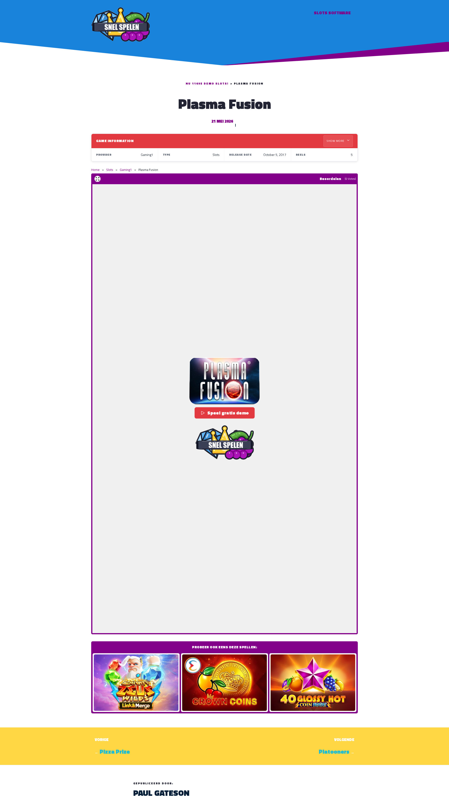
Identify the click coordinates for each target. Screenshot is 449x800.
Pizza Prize (115, 751)
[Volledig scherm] (97, 179)
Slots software (332, 13)
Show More (335, 141)
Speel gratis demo (228, 412)
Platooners (334, 751)
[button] (224, 380)
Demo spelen (136, 682)
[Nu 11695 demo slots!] (120, 23)
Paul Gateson (161, 792)
